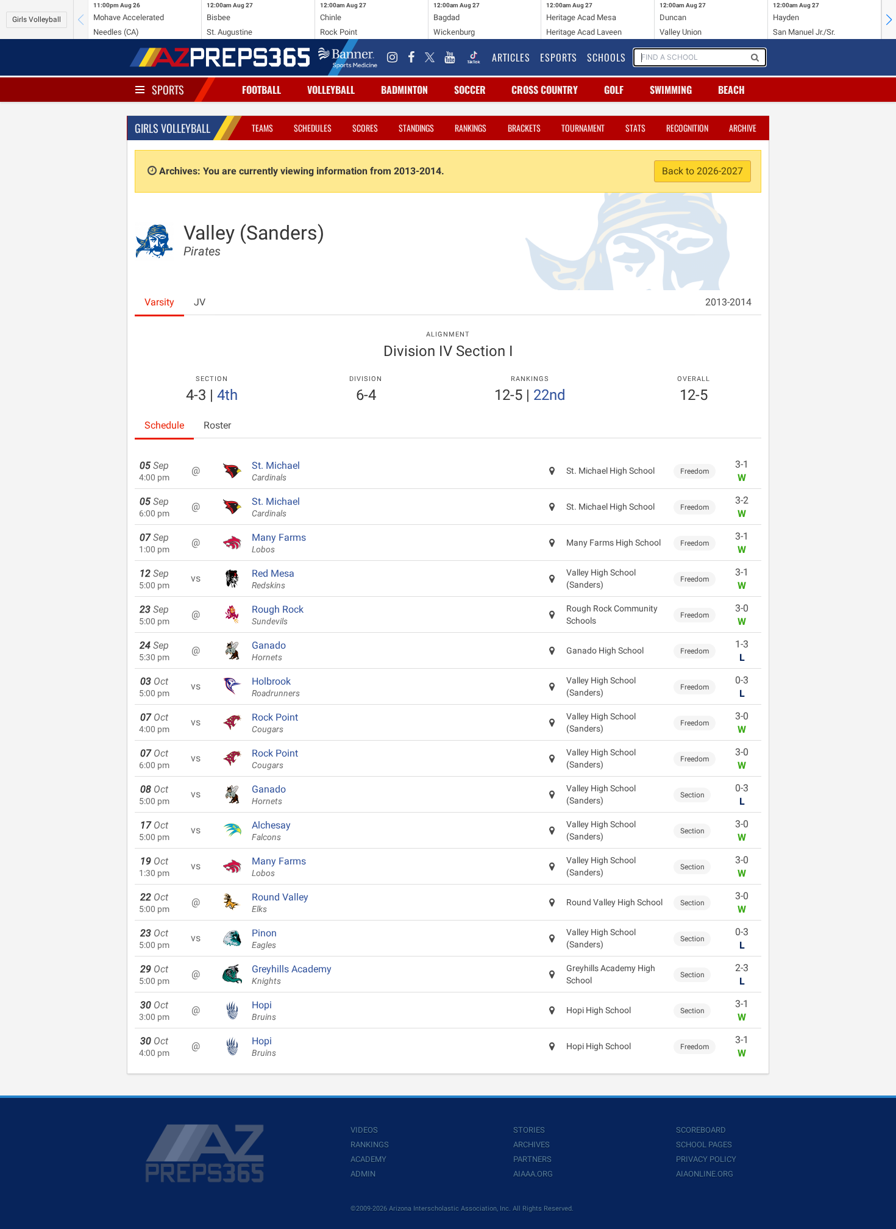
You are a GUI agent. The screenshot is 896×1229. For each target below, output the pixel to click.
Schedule (164, 425)
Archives (531, 1144)
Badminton (404, 89)
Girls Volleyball (36, 19)
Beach (731, 89)
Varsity (159, 302)
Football (261, 89)
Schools (606, 57)
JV (199, 302)
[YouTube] (450, 57)
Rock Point (275, 723)
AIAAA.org (533, 1173)
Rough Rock (278, 615)
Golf (614, 89)
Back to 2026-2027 (702, 171)
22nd (549, 395)
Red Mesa (273, 579)
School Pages (704, 1144)
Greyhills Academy (292, 974)
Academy (368, 1159)
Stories (529, 1130)
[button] (888, 19)
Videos (364, 1130)
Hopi (264, 1010)
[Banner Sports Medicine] (348, 57)
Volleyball (331, 89)
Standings (416, 127)
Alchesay (271, 830)
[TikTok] (474, 57)
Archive (742, 127)
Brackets (524, 127)
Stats (635, 127)
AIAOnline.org (704, 1173)
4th (227, 395)
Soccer (470, 89)
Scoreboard (701, 1130)
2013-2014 (728, 302)
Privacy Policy (706, 1159)
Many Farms (279, 543)
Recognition (687, 127)
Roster (217, 425)
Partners (532, 1159)
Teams (262, 127)
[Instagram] (392, 57)
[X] (429, 57)
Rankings (470, 127)
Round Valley (280, 902)
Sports (168, 90)
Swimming (671, 89)
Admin (362, 1173)
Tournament (583, 127)
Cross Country (544, 89)
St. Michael (276, 471)
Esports (558, 57)
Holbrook (276, 687)
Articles (511, 57)
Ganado (269, 651)
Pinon (264, 938)
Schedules (313, 127)
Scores (365, 127)
